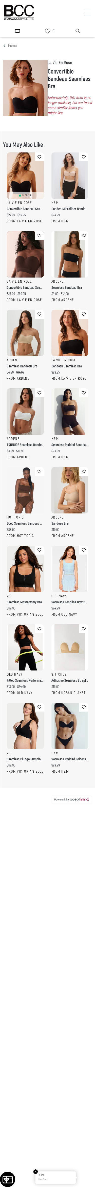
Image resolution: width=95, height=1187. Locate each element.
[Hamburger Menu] (17, 30)
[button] (85, 1177)
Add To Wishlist (39, 156)
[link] (47, 31)
